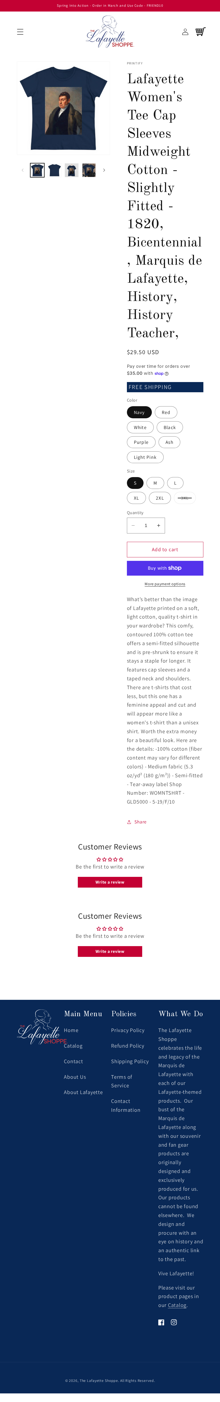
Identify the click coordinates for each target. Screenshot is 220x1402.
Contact (73, 1061)
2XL (160, 498)
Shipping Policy (130, 1061)
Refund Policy (127, 1045)
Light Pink (145, 457)
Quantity (135, 512)
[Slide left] (23, 170)
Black (170, 427)
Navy (139, 412)
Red (166, 412)
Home (71, 1030)
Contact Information (125, 1105)
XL (136, 498)
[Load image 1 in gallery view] (37, 170)
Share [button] (140, 822)
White (140, 427)
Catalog (73, 1045)
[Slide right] (104, 170)
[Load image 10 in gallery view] (89, 170)
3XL (188, 499)
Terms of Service (121, 1081)
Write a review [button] (110, 882)
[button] (20, 31)
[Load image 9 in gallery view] (72, 170)
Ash (169, 442)
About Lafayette (83, 1092)
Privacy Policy (128, 1030)
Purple (141, 442)
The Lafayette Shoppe (99, 1380)
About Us (75, 1076)
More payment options (165, 583)
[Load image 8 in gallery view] (54, 170)
